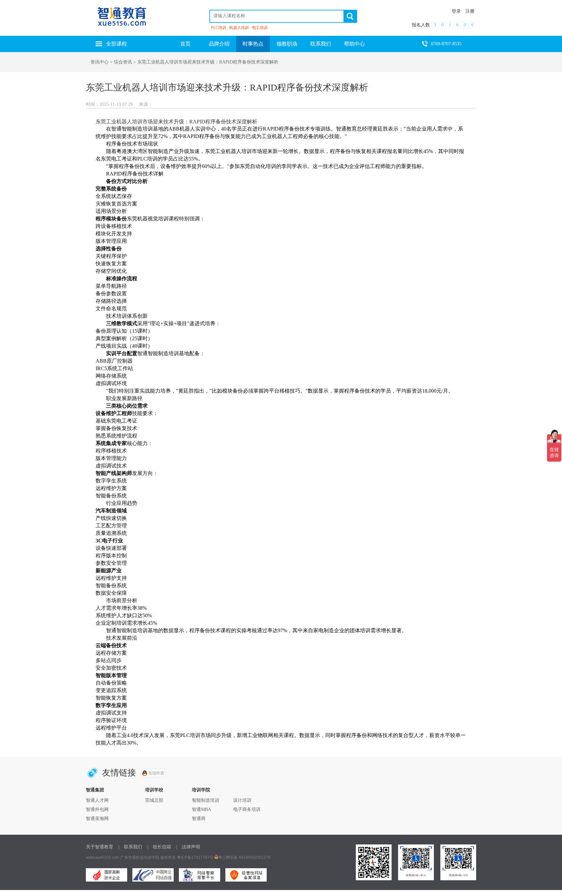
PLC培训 (218, 27)
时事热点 (253, 44)
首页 (185, 44)
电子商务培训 (247, 809)
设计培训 (242, 800)
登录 (456, 11)
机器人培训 (239, 27)
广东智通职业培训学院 (139, 857)
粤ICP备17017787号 (195, 857)
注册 (470, 11)
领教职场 (286, 44)
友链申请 (153, 773)
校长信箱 (162, 846)
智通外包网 (97, 809)
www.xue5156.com (102, 857)
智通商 (199, 818)
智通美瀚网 (97, 818)
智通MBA (201, 809)
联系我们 (320, 44)
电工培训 (260, 27)
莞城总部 (154, 800)
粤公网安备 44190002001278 (244, 857)
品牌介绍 (219, 44)
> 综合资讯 (121, 62)
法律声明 (191, 846)
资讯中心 (99, 62)
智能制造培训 (205, 800)
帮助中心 (354, 44)
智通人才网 (97, 800)
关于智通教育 (99, 846)
